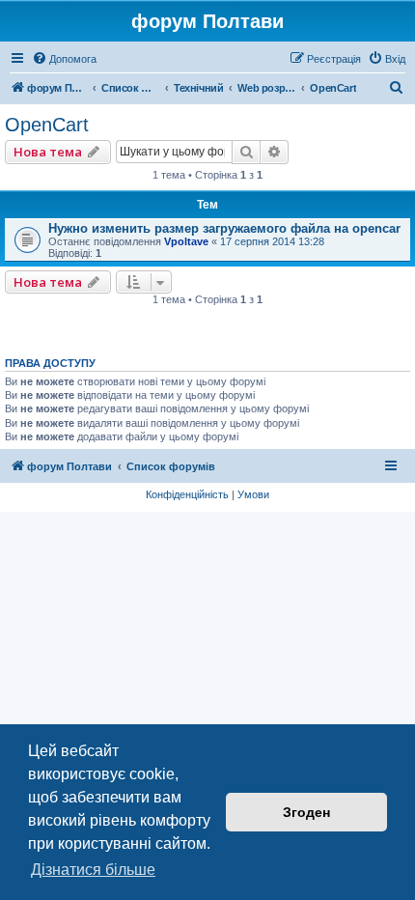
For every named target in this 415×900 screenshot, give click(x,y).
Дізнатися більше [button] (93, 869)
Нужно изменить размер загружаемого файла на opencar (224, 228)
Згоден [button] (306, 812)
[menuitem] (64, 58)
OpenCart (47, 124)
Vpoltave (186, 241)
